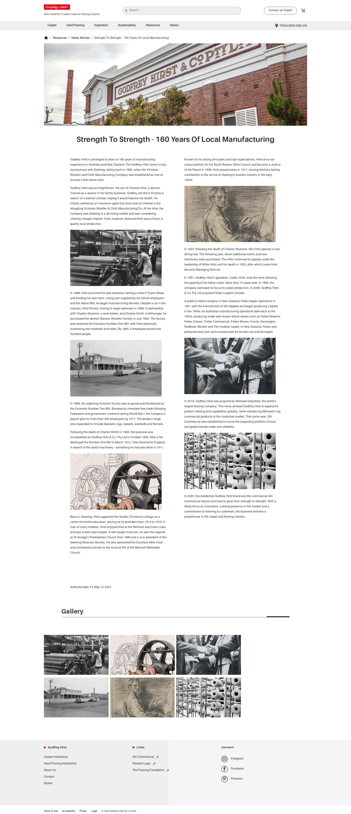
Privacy (83, 811)
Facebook (237, 769)
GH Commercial (143, 757)
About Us (50, 770)
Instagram (237, 758)
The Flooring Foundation (148, 770)
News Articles (80, 38)
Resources (60, 38)
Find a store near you (293, 25)
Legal (94, 811)
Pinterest (236, 779)
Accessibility (68, 811)
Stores (174, 25)
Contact (49, 777)
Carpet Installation (56, 757)
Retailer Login (142, 763)
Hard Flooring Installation (60, 763)
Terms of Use (51, 811)
